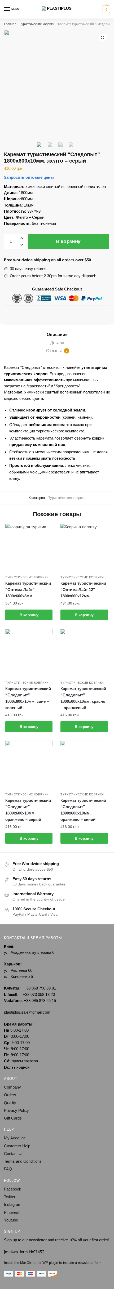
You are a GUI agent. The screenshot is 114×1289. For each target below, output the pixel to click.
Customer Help (17, 1146)
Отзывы (56, 350)
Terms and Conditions (23, 1161)
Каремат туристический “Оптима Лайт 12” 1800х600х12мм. (83, 589)
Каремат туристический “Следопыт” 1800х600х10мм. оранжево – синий (83, 810)
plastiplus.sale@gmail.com (27, 1012)
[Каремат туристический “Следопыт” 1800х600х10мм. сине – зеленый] (28, 652)
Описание (57, 334)
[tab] (57, 334)
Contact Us (14, 1153)
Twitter (9, 1196)
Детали (57, 343)
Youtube (11, 1220)
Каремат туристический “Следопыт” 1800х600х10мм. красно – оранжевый (83, 698)
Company (12, 1087)
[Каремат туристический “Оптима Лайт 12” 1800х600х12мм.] (84, 547)
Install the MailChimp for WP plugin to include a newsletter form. (53, 1263)
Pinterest (11, 1212)
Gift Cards (13, 1118)
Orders (10, 1095)
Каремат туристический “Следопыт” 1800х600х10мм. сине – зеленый (28, 698)
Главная (10, 24)
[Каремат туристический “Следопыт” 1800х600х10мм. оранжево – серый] (28, 764)
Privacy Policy (16, 1110)
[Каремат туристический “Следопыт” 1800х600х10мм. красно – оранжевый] (84, 652)
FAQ (8, 1169)
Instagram (12, 1204)
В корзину (68, 241)
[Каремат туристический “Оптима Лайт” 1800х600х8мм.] (28, 547)
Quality (10, 1102)
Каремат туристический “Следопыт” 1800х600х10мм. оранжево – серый (28, 810)
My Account (14, 1138)
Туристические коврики (37, 24)
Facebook (12, 1189)
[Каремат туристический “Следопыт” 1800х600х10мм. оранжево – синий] (84, 764)
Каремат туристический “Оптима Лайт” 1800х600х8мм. (28, 589)
